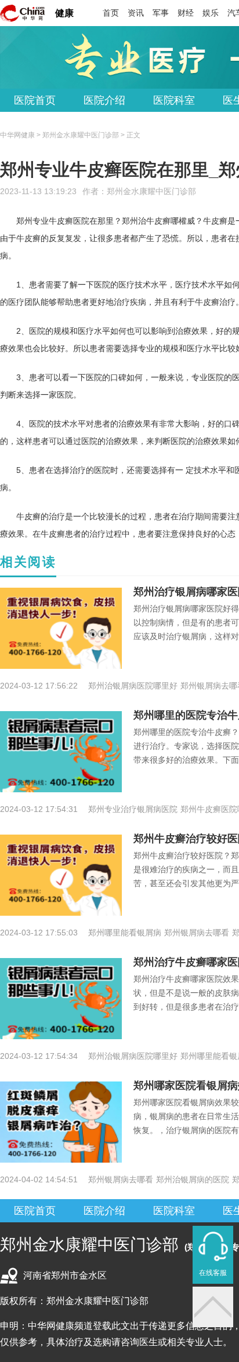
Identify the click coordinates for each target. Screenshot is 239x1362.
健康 (64, 13)
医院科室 (174, 100)
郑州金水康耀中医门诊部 (151, 191)
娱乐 (210, 12)
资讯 (136, 12)
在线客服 (213, 1273)
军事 (161, 12)
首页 (111, 12)
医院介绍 (104, 100)
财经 (186, 12)
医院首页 (35, 100)
